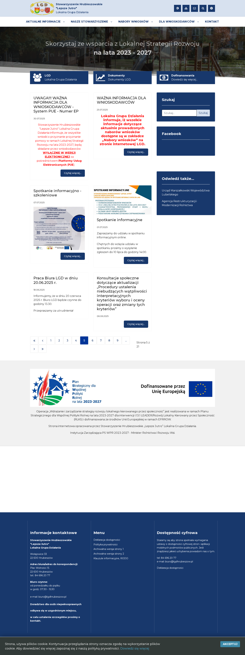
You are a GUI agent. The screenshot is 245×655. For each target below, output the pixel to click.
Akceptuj (230, 644)
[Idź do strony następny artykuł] (34, 349)
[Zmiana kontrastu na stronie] (177, 8)
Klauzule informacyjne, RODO (111, 558)
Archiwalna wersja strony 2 (109, 553)
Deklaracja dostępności (107, 539)
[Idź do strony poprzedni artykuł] (42, 340)
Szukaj (203, 112)
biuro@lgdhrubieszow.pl (52, 596)
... (126, 340)
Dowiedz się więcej (134, 648)
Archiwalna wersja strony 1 (109, 549)
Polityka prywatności (106, 544)
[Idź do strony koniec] (42, 349)
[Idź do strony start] (34, 340)
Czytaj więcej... (72, 173)
